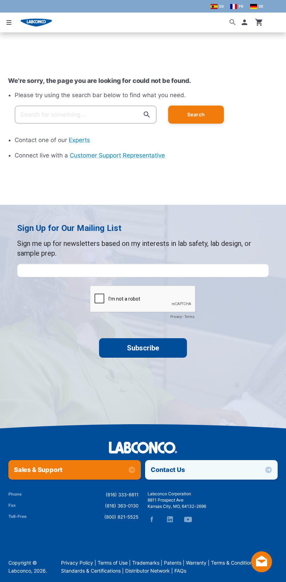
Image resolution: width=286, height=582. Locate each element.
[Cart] (259, 22)
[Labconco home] (143, 448)
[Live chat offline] (261, 570)
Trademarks (145, 563)
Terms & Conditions (233, 563)
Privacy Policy (77, 563)
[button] (246, 22)
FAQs (180, 571)
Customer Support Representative (117, 155)
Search (196, 114)
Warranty (196, 563)
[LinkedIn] (170, 519)
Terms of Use (113, 563)
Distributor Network (147, 571)
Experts (79, 140)
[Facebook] (152, 519)
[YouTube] (188, 519)
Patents (172, 563)
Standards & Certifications (91, 571)
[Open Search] (232, 22)
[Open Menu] (9, 22)
